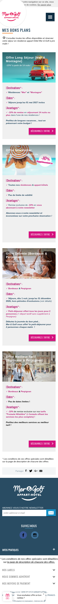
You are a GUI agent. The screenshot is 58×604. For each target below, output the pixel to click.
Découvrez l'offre (40, 131)
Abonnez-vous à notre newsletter (22, 508)
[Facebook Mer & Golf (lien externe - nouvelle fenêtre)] (23, 535)
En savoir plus (44, 5)
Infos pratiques (10, 550)
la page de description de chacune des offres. (31, 562)
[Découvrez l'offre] (29, 160)
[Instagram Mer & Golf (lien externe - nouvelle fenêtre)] (35, 535)
